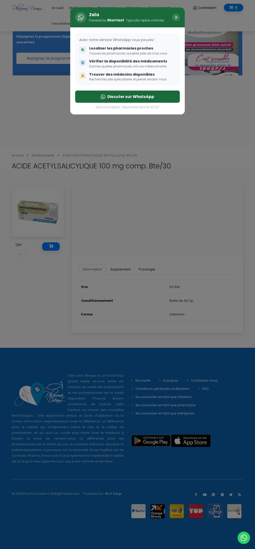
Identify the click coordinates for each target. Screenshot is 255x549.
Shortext (115, 20)
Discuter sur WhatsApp (130, 96)
